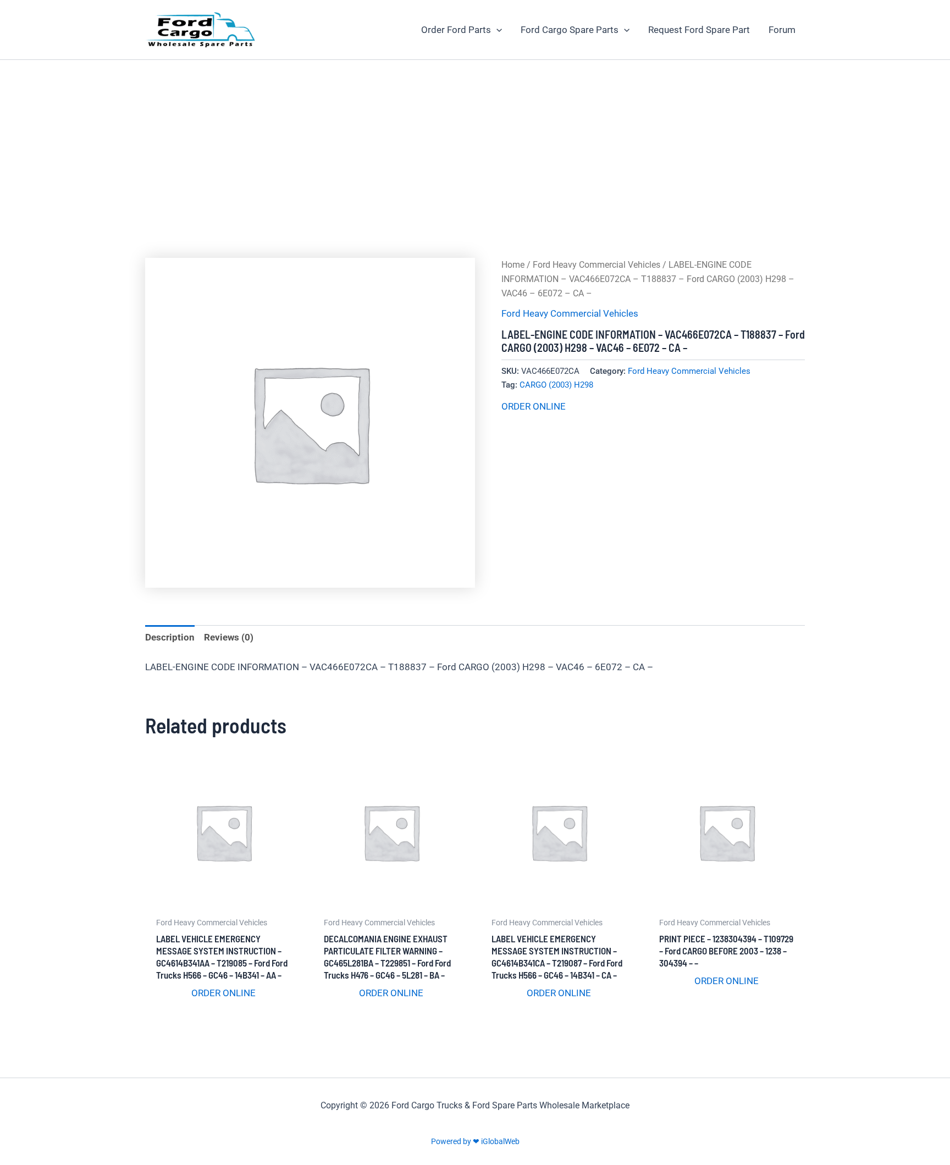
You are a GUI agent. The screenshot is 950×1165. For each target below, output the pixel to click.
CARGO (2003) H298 (556, 385)
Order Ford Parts (456, 29)
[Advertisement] (475, 142)
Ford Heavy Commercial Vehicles (596, 264)
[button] (496, 30)
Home (512, 264)
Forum (782, 29)
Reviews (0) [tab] (228, 637)
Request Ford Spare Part (699, 29)
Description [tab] (170, 637)
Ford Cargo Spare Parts (569, 29)
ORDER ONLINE (533, 406)
